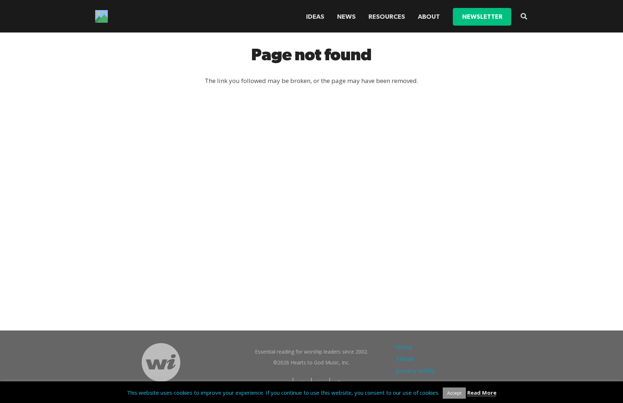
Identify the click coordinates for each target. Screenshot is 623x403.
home (404, 347)
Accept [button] (454, 393)
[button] (409, 17)
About (405, 358)
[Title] (101, 16)
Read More (481, 392)
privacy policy (416, 370)
